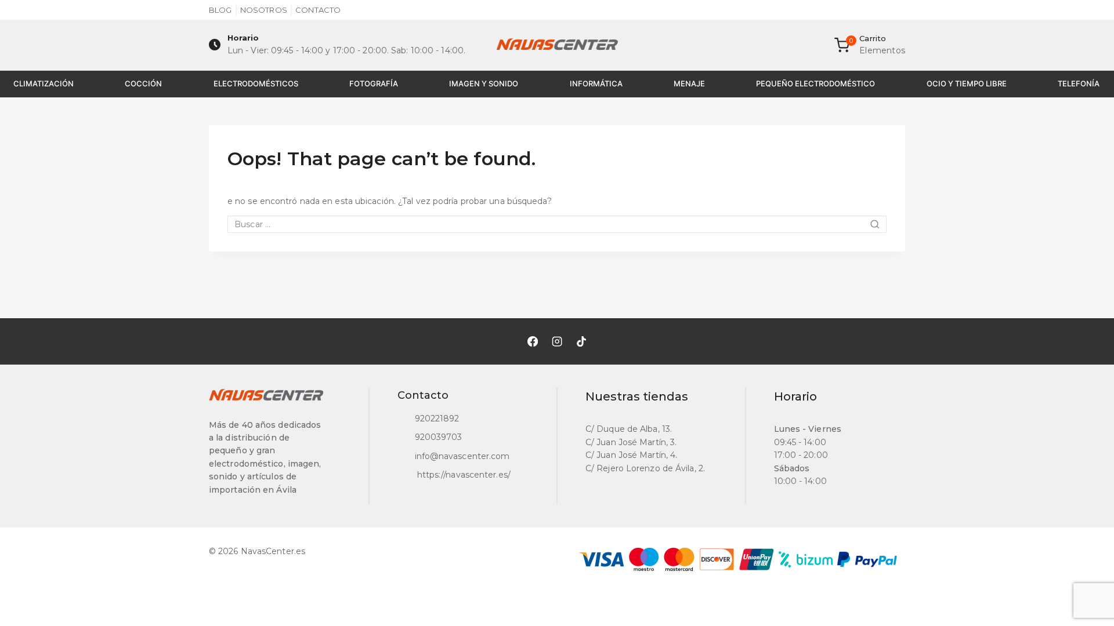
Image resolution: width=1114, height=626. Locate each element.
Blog (220, 9)
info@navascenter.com (462, 456)
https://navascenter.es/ (463, 475)
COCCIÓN (143, 83)
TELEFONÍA (1078, 83)
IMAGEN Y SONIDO (483, 83)
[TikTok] (581, 341)
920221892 (437, 418)
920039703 (438, 437)
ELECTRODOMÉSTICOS (256, 83)
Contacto (318, 9)
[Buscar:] (557, 224)
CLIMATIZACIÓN (43, 83)
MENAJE (689, 83)
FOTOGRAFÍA (373, 83)
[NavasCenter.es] (557, 45)
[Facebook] (532, 341)
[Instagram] (557, 341)
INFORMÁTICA (596, 83)
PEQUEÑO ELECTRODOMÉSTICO (815, 83)
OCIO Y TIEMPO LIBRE (967, 83)
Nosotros (263, 9)
